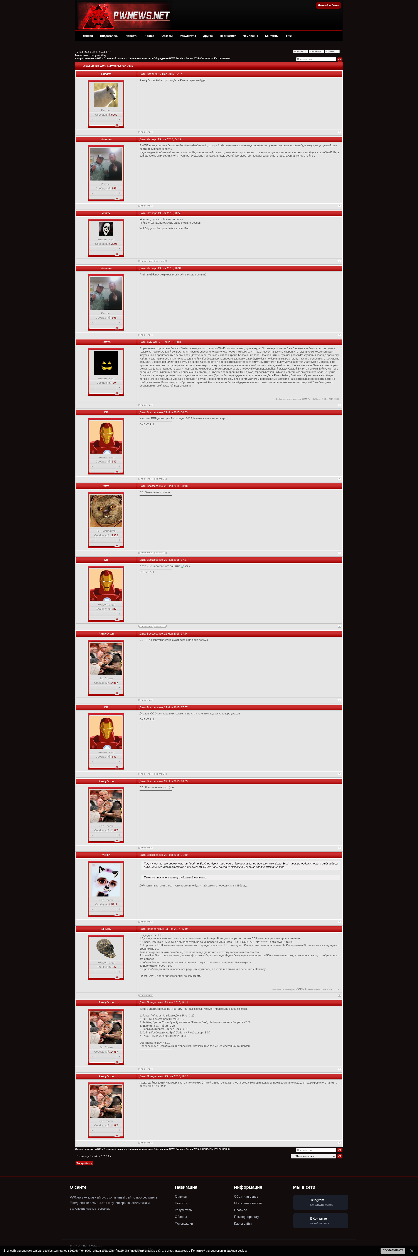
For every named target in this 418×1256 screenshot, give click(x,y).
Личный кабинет (328, 5)
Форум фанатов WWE (88, 58)
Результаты (188, 35)
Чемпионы (250, 35)
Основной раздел (114, 58)
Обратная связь (246, 1196)
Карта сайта (243, 1223)
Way (103, 55)
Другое (208, 35)
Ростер (149, 35)
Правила (240, 1210)
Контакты (271, 35)
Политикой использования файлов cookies (219, 1250)
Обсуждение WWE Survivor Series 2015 (176, 58)
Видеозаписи (109, 35)
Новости (131, 35)
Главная (87, 35)
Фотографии (184, 1223)
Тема (289, 35)
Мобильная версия (248, 1203)
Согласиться (393, 1250)
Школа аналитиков (139, 58)
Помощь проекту (246, 1217)
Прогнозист (228, 35)
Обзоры (167, 35)
